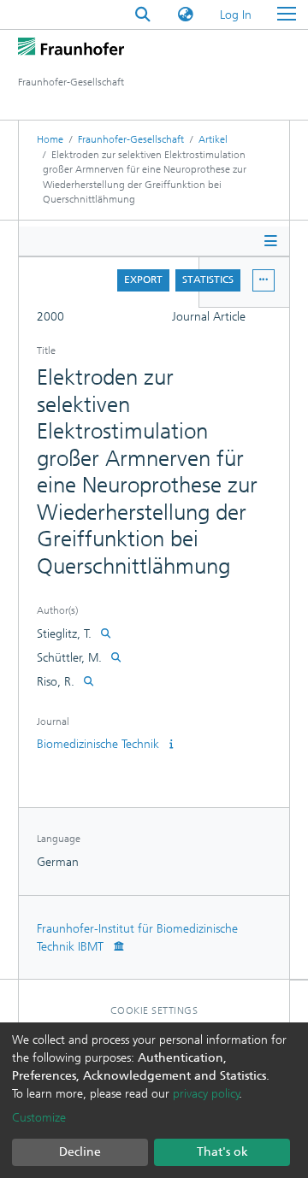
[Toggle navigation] (286, 14)
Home (50, 139)
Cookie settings (154, 1010)
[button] (185, 15)
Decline (80, 1152)
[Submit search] (142, 15)
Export (143, 280)
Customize (39, 1117)
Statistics (208, 280)
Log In (236, 15)
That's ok (222, 1152)
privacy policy (206, 1094)
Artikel (213, 139)
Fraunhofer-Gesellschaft (131, 139)
